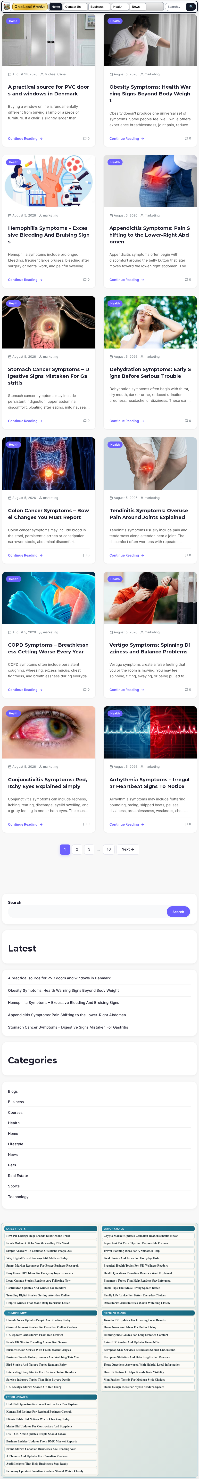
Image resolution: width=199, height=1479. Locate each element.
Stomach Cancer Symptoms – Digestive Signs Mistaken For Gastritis (48, 376)
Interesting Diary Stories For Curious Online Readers (41, 1372)
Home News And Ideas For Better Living (130, 1327)
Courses (15, 1112)
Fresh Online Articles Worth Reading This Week (38, 1243)
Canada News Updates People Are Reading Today (38, 1320)
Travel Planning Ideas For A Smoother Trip (132, 1250)
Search (14, 902)
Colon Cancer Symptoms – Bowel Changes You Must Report (48, 514)
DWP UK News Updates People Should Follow (36, 1434)
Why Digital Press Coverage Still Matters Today (37, 1258)
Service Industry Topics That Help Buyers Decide (38, 1379)
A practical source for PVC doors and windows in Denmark (48, 90)
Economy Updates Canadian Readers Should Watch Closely (44, 1471)
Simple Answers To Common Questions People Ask (39, 1250)
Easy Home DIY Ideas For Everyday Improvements (39, 1273)
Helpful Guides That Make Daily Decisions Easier (38, 1303)
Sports (14, 1186)
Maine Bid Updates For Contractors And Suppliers (39, 1426)
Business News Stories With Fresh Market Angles (38, 1349)
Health (117, 6)
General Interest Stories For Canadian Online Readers (41, 1327)
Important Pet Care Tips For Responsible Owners (136, 1243)
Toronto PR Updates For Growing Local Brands (135, 1320)
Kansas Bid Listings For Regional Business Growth (39, 1411)
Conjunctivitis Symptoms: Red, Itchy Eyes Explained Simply (47, 783)
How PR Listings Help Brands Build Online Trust (38, 1235)
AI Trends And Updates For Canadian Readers (36, 1456)
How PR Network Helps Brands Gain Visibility (134, 1372)
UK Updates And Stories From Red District (34, 1334)
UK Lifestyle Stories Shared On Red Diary (33, 1387)
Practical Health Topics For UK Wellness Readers (136, 1265)
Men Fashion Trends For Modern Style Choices (134, 1379)
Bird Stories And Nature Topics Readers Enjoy (36, 1364)
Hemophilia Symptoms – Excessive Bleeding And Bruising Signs (49, 235)
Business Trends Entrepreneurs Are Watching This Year (43, 1357)
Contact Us (73, 6)
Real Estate (18, 1175)
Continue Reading (23, 138)
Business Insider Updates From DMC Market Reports (41, 1441)
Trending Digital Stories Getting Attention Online (38, 1295)
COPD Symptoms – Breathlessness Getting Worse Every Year (48, 648)
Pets (12, 1165)
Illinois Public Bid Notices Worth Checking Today (38, 1419)
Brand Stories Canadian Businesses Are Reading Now (41, 1449)
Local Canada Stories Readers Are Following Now (38, 1280)
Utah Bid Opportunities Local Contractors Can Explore (42, 1404)
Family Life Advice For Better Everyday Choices (135, 1295)
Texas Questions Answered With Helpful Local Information (142, 1364)
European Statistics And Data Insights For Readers (137, 1357)
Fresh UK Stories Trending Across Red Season (36, 1342)
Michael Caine (55, 74)
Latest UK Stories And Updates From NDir (132, 1342)
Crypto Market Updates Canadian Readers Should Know (141, 1235)
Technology (18, 1196)
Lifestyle (15, 1144)
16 (111, 850)
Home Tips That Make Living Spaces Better (132, 1287)
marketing (152, 74)
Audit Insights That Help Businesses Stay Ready (37, 1463)
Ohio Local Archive (30, 7)
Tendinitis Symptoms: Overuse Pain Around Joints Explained (148, 514)
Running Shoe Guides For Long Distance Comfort (136, 1334)
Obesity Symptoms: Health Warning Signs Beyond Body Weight (150, 93)
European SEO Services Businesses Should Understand (139, 1349)
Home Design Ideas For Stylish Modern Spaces (134, 1387)
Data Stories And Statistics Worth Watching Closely (137, 1303)
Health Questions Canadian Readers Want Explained (138, 1273)
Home (56, 6)
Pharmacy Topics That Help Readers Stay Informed (137, 1280)
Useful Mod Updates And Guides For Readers (36, 1287)
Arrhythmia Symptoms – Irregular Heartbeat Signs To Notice (149, 783)
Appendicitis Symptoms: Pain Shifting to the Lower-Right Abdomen (149, 235)
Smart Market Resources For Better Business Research (42, 1265)
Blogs (13, 1091)
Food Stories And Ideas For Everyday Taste (131, 1258)
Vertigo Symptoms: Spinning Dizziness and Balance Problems (149, 648)
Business (97, 6)
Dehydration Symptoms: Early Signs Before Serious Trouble (150, 372)
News (136, 6)
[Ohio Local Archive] (7, 6)
